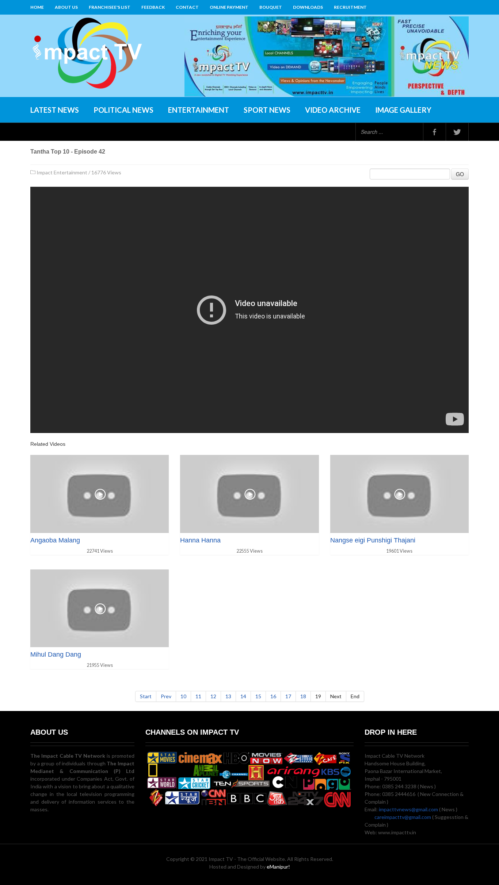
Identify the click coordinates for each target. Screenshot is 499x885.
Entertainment (198, 109)
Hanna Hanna (200, 540)
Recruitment (350, 7)
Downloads (308, 7)
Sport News (267, 109)
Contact (187, 7)
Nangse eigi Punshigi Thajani (372, 540)
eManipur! (278, 866)
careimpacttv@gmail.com (402, 817)
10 (183, 696)
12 (213, 696)
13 (228, 696)
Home (37, 7)
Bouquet (270, 7)
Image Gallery (403, 109)
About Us (66, 7)
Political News (123, 109)
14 (243, 696)
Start (146, 696)
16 (273, 696)
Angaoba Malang (55, 540)
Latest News (54, 109)
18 (303, 696)
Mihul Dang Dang (55, 654)
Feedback (153, 7)
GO (460, 174)
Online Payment (229, 7)
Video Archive (333, 109)
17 (288, 696)
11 (198, 696)
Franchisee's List (109, 7)
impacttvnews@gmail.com (408, 809)
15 (258, 696)
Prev (166, 696)
